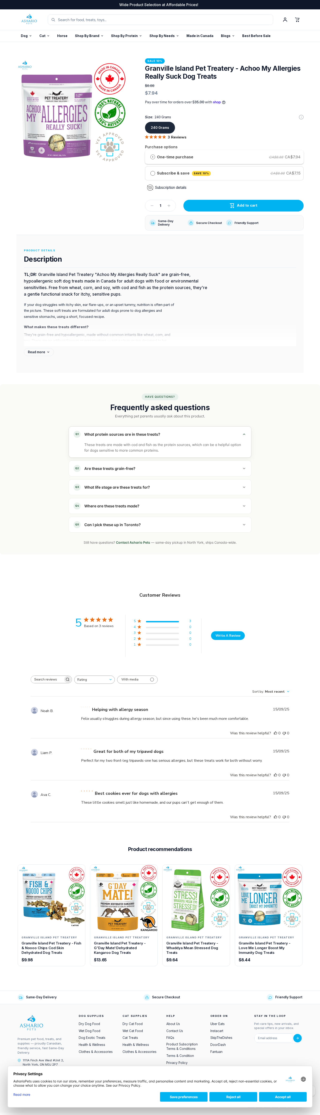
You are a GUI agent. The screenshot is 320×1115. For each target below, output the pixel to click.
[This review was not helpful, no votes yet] (284, 733)
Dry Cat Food (133, 1024)
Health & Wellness (92, 1045)
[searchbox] (47, 679)
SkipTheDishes (221, 1038)
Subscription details (170, 187)
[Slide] (301, 117)
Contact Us (174, 1031)
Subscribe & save (183, 173)
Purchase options (161, 147)
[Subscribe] (297, 1038)
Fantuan (216, 1052)
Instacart (216, 1031)
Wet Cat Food (133, 1031)
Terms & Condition (180, 1056)
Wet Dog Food (89, 1031)
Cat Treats (130, 1038)
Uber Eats (217, 1024)
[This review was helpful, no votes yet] (275, 733)
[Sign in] (285, 20)
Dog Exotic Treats (92, 1038)
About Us (173, 1024)
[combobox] (94, 680)
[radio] (152, 157)
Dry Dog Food (89, 1024)
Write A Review (228, 635)
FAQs (170, 1038)
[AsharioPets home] (29, 19)
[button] (126, 36)
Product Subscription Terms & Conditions (182, 1046)
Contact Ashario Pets (133, 542)
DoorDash (218, 1045)
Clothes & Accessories (96, 1052)
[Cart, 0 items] (297, 20)
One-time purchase (175, 157)
